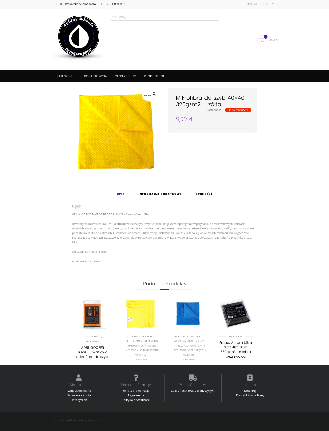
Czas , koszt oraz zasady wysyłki (193, 390)
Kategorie (65, 76)
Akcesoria (92, 336)
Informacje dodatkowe (160, 194)
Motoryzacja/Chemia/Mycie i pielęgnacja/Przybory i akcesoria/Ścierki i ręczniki (143, 345)
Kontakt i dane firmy (250, 395)
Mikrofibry (92, 341)
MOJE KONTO (254, 4)
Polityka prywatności (136, 400)
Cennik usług (125, 76)
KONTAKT (270, 4)
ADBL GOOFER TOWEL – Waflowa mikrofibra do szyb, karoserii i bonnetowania (92, 356)
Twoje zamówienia (79, 390)
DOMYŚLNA (141, 355)
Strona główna (94, 76)
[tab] (120, 195)
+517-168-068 (113, 4)
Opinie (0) (203, 194)
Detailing (250, 390)
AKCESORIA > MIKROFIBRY (140, 336)
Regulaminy (136, 395)
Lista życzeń (79, 400)
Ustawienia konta (79, 395)
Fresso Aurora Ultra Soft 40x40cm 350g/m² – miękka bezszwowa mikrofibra (235, 351)
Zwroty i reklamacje (135, 390)
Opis (121, 194)
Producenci (154, 76)
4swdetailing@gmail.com (80, 4)
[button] (154, 94)
